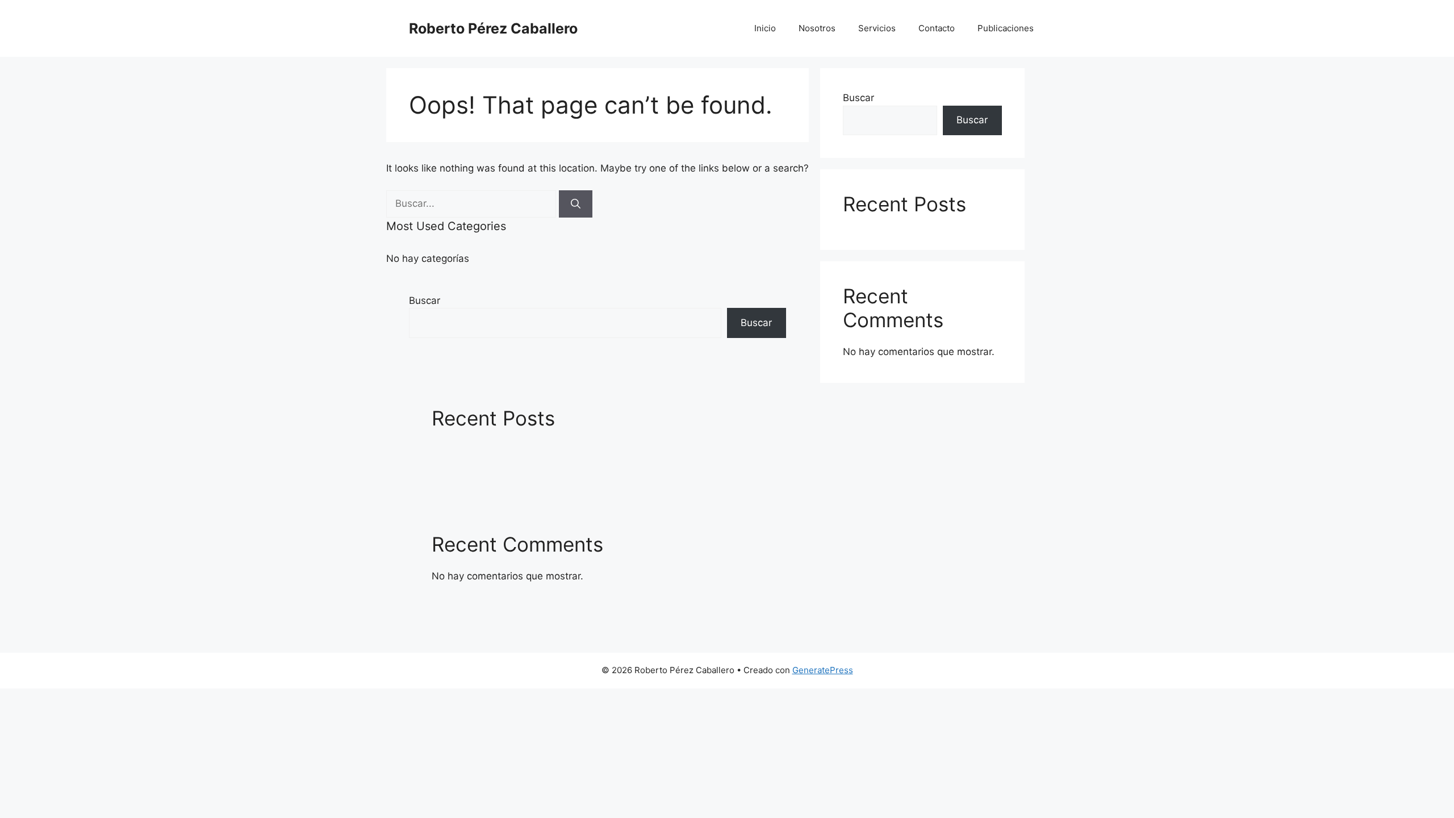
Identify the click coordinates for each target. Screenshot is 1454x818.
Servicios (877, 28)
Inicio (765, 28)
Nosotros (817, 28)
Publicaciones (1005, 28)
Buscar (424, 300)
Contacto (936, 28)
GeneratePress (822, 670)
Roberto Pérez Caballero (493, 28)
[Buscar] (575, 204)
